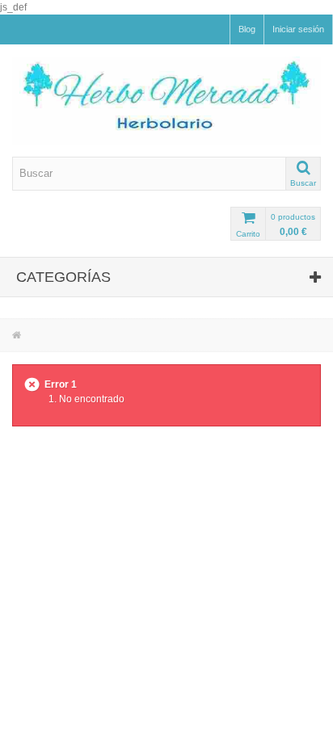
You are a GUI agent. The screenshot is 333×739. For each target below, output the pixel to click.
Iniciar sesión (298, 29)
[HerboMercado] (166, 101)
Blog (246, 29)
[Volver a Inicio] (16, 335)
